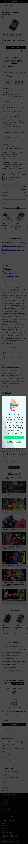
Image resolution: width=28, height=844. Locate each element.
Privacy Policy (16, 445)
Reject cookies (10, 441)
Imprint (10, 445)
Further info (18, 441)
